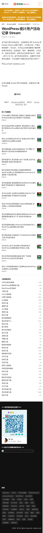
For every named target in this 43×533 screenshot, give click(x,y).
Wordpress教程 (11, 24)
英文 (26, 516)
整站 (33, 506)
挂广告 (22, 506)
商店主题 (5, 324)
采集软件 (14, 522)
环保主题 (5, 362)
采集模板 (5, 522)
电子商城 (19, 513)
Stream (36, 102)
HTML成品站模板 (8, 282)
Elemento (6, 493)
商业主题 (5, 315)
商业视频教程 (6, 318)
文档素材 (14, 509)
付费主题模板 (6, 297)
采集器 (30, 519)
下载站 (19, 499)
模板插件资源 (6, 353)
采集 (23, 519)
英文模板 (33, 516)
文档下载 (5, 509)
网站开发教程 (6, 377)
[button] (39, 4)
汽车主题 (5, 356)
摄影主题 (5, 342)
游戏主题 (5, 359)
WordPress (19, 104)
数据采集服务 (6, 345)
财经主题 (5, 395)
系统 (26, 513)
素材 (32, 513)
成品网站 (5, 506)
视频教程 (11, 519)
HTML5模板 (22, 493)
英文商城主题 (6, 389)
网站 (37, 513)
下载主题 (5, 291)
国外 (26, 503)
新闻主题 (5, 348)
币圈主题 (5, 339)
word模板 (6, 499)
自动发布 (11, 516)
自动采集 (19, 516)
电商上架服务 (6, 365)
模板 (28, 509)
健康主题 (5, 306)
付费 (31, 499)
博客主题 (5, 312)
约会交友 (5, 374)
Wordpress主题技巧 (24, 24)
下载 (13, 499)
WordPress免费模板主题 (10, 285)
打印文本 (14, 506)
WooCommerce (34, 493)
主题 (25, 499)
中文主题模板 (6, 294)
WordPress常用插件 (9, 288)
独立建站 (11, 513)
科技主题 (5, 371)
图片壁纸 (5, 327)
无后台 (22, 509)
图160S (17, 94)
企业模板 (5, 300)
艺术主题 (5, 386)
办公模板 (5, 309)
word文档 (29, 496)
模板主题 (35, 509)
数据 (28, 506)
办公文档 (14, 503)
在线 (32, 503)
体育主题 (5, 303)
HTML (14, 493)
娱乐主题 (5, 333)
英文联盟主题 (6, 392)
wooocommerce (8, 496)
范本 (4, 519)
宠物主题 (5, 336)
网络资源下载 (6, 380)
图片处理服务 (6, 330)
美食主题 (5, 383)
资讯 (18, 519)
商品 (21, 503)
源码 (4, 513)
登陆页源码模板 (7, 368)
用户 (25, 104)
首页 (3, 24)
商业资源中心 (6, 321)
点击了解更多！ (31, 12)
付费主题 (5, 503)
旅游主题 (5, 351)
